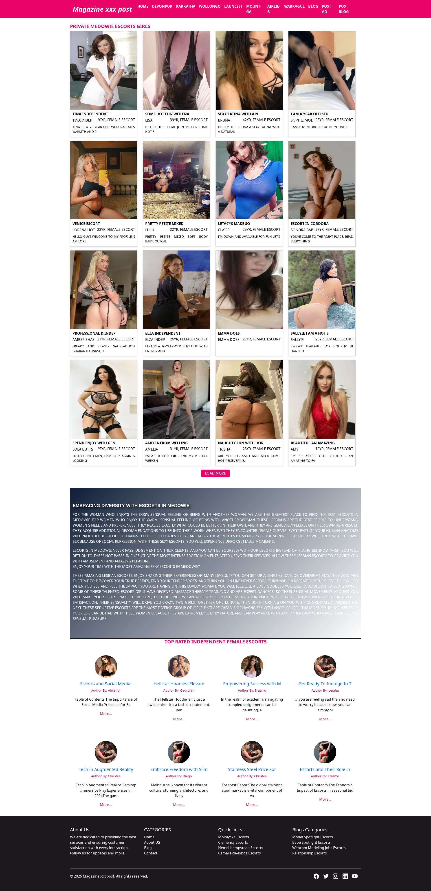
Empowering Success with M (252, 684)
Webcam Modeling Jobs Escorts (319, 847)
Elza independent (162, 333)
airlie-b (273, 9)
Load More (215, 473)
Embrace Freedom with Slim (179, 769)
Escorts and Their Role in (325, 769)
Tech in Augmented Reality (106, 769)
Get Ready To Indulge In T (325, 684)
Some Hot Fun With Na (167, 113)
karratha (185, 6)
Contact (150, 853)
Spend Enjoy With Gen (94, 442)
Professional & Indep (94, 333)
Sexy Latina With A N (238, 113)
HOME (142, 6)
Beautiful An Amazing (313, 442)
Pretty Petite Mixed (164, 223)
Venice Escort (86, 223)
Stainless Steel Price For (252, 769)
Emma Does (229, 333)
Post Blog (344, 9)
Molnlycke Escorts (233, 836)
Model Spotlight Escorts (312, 836)
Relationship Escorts (309, 853)
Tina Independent (90, 113)
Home (149, 836)
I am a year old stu (309, 113)
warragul (294, 6)
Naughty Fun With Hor (241, 442)
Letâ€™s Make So (234, 223)
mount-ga (253, 9)
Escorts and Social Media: (106, 684)
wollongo (210, 6)
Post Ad (326, 9)
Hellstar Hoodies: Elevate (179, 684)
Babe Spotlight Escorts (311, 842)
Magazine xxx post (102, 9)
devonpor (162, 6)
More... (106, 713)
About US (152, 842)
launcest (233, 6)
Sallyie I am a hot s (310, 333)
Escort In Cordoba (310, 223)
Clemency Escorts (233, 842)
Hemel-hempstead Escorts (240, 847)
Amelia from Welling (166, 442)
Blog (313, 6)
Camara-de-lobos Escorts (239, 853)
